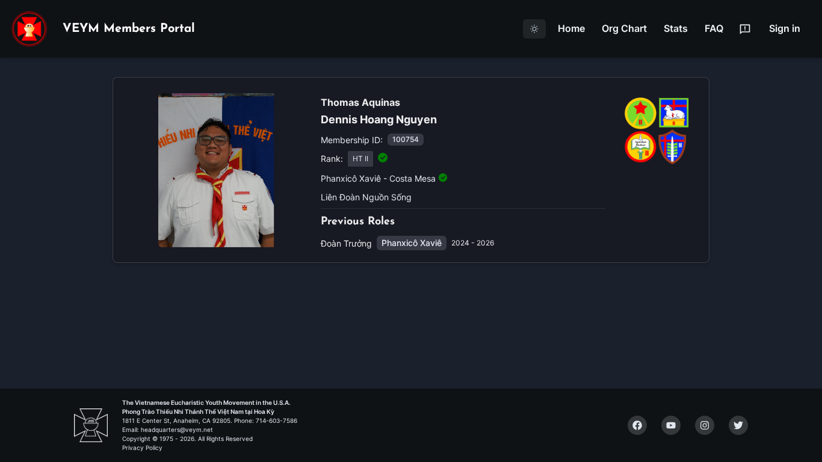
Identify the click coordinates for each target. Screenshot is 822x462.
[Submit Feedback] (745, 29)
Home (571, 28)
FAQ (714, 28)
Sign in (784, 28)
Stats (676, 28)
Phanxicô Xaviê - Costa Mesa (378, 178)
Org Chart (624, 28)
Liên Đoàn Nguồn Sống (366, 197)
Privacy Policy (142, 447)
